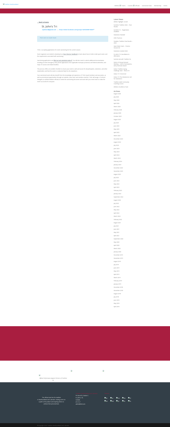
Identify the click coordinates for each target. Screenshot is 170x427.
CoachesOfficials (134, 5)
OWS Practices (118, 38)
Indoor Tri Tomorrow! (120, 74)
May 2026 (116, 100)
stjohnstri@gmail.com (49, 29)
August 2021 (117, 223)
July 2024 (116, 145)
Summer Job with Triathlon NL (122, 59)
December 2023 (118, 168)
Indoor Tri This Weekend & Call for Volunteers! (122, 78)
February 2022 (118, 219)
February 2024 (118, 161)
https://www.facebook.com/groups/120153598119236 (76, 29)
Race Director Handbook (70, 54)
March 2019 (117, 277)
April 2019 (116, 274)
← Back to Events (43, 22)
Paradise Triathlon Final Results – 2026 (123, 42)
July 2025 (116, 123)
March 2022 (117, 216)
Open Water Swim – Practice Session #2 (122, 47)
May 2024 (116, 152)
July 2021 (116, 226)
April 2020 (116, 245)
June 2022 (116, 206)
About (139, 2)
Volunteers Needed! (119, 35)
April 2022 (116, 213)
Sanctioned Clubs (147, 5)
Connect (162, 2)
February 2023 (118, 190)
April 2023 (116, 187)
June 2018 (116, 300)
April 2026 (116, 103)
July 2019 (116, 264)
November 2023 (118, 171)
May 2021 (116, 232)
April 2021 (116, 235)
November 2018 (118, 290)
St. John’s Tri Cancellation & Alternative (121, 55)
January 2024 (117, 164)
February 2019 (118, 281)
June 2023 (116, 181)
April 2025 (116, 132)
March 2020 (117, 248)
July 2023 (116, 177)
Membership (157, 5)
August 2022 (117, 200)
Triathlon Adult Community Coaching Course (121, 83)
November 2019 (118, 258)
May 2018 (116, 303)
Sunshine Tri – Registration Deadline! (121, 30)
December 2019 (118, 255)
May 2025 (116, 129)
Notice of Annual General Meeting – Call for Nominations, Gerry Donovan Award (123, 64)
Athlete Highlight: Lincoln (121, 22)
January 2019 (117, 284)
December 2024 (118, 139)
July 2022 (116, 203)
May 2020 (116, 242)
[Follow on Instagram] (84, 408)
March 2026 (117, 106)
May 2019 (116, 271)
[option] (53, 378)
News (144, 2)
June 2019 (116, 268)
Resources (155, 2)
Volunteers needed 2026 (121, 51)
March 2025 (117, 135)
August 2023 (117, 174)
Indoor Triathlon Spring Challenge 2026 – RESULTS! (121, 69)
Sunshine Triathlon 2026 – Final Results (123, 25)
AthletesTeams (119, 5)
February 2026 (118, 110)
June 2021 (116, 229)
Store (148, 2)
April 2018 (116, 306)
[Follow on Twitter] (80, 408)
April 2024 (116, 155)
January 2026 (117, 113)
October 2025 (118, 116)
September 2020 (118, 239)
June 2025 (116, 126)
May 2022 (116, 210)
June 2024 (116, 148)
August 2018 (117, 293)
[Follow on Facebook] (77, 408)
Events (165, 5)
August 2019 (117, 261)
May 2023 (116, 184)
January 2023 (117, 193)
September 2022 (118, 197)
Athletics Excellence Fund (121, 87)
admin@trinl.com (80, 404)
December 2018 (118, 287)
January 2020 (117, 252)
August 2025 (117, 119)
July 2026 (116, 97)
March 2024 (117, 158)
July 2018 (116, 297)
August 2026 (117, 94)
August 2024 (117, 142)
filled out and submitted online (62, 60)
